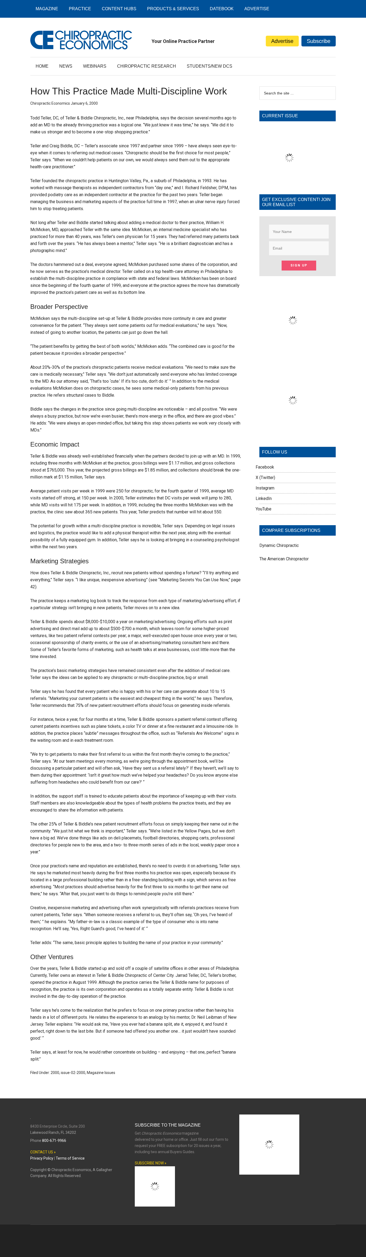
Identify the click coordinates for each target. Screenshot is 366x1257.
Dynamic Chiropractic (279, 545)
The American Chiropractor (284, 558)
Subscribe (318, 41)
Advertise (282, 41)
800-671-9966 (54, 1140)
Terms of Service (70, 1158)
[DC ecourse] (292, 432)
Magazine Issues (101, 1072)
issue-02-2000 (73, 1072)
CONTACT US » (43, 1152)
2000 (55, 1072)
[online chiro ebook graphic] (292, 352)
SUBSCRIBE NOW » (150, 1163)
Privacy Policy (41, 1158)
